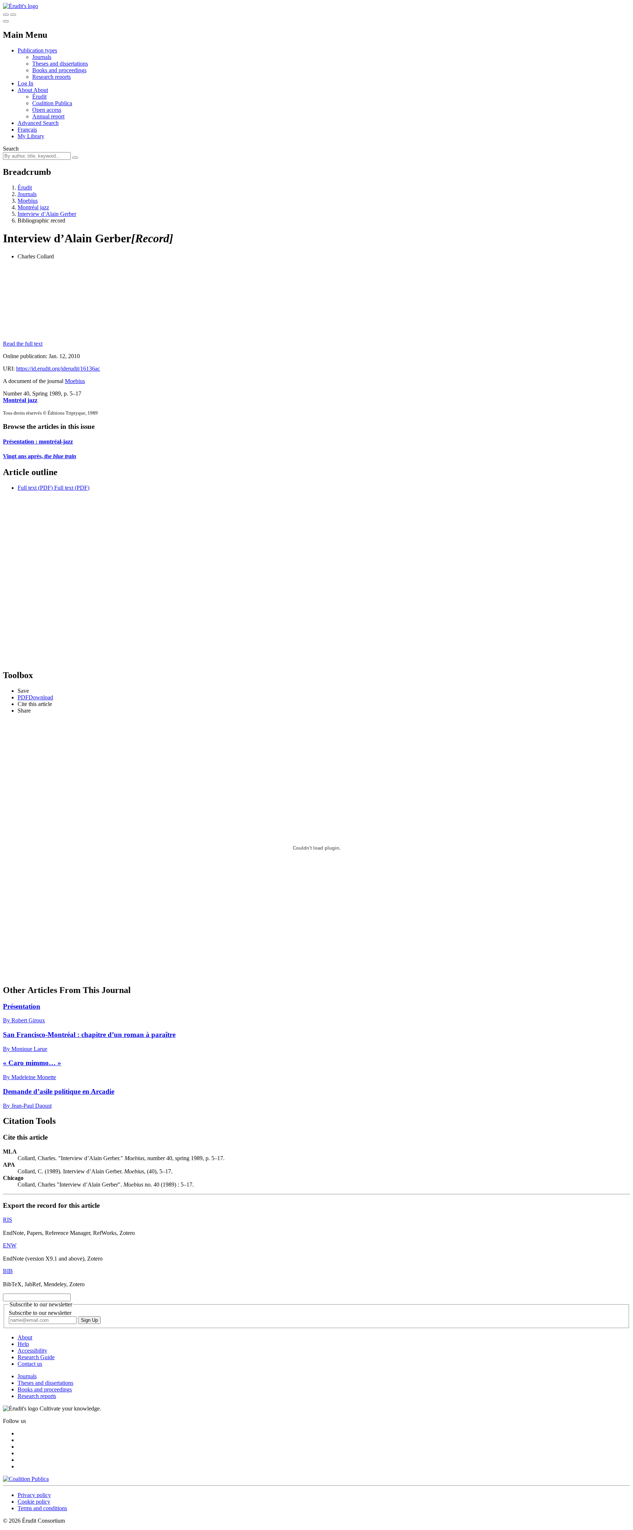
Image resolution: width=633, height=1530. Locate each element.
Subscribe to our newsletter (40, 1313)
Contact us (30, 1364)
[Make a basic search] (6, 15)
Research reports (51, 77)
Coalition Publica (52, 103)
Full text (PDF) (35, 488)
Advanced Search (38, 123)
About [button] (25, 90)
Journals (41, 57)
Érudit (39, 96)
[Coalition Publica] (26, 1479)
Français (27, 129)
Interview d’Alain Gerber (47, 214)
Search (11, 149)
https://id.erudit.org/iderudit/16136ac (58, 368)
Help (23, 1344)
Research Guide (36, 1357)
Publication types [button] (37, 50)
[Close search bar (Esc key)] (13, 15)
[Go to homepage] (20, 6)
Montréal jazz (33, 207)
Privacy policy (34, 1495)
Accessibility (32, 1350)
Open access (46, 110)
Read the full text (22, 344)
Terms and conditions (42, 1508)
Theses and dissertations (60, 63)
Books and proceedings (59, 70)
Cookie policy (34, 1501)
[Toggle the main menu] (6, 21)
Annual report (48, 116)
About (40, 90)
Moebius (28, 201)
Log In (25, 83)
